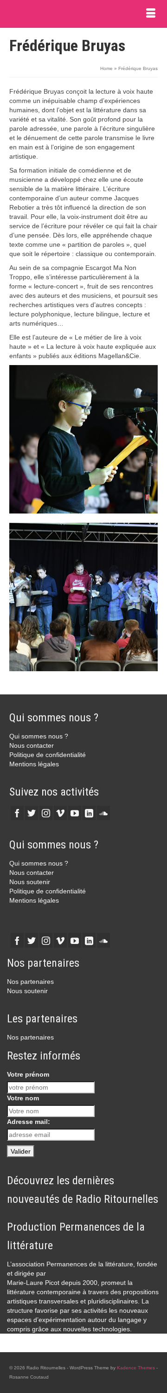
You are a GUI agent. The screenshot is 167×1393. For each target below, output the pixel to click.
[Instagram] (45, 813)
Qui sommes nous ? (38, 736)
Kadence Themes (136, 1367)
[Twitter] (31, 813)
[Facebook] (17, 813)
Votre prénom (28, 1074)
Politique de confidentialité (47, 754)
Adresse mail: (28, 1121)
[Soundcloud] (103, 813)
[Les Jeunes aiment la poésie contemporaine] (83, 597)
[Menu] (150, 14)
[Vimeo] (60, 813)
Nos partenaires (30, 981)
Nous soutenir (29, 882)
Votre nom (23, 1098)
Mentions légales (34, 764)
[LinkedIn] (89, 813)
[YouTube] (74, 813)
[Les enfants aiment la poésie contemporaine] (83, 439)
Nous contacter (31, 745)
